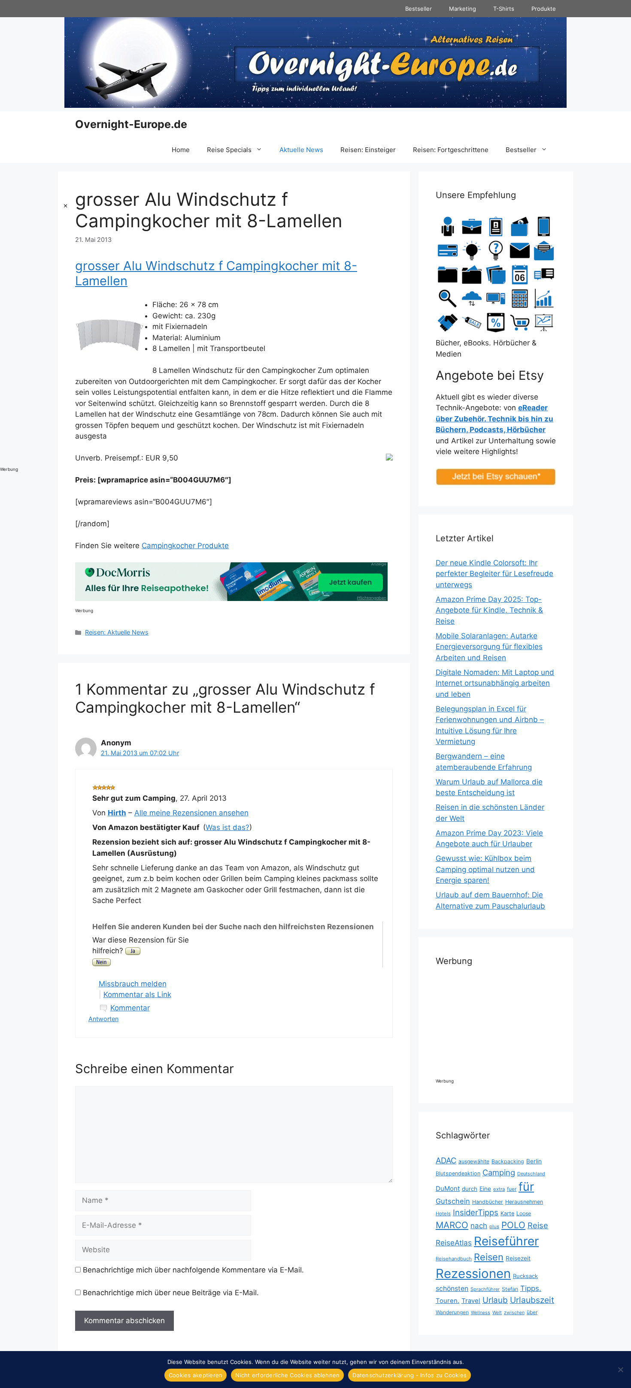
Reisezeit (518, 1258)
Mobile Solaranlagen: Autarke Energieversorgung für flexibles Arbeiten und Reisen (489, 646)
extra (499, 1189)
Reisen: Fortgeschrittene (450, 150)
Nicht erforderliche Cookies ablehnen (287, 1375)
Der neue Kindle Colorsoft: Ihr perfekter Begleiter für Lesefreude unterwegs (494, 573)
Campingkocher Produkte (185, 545)
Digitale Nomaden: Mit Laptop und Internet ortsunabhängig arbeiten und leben (495, 683)
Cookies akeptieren (196, 1375)
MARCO (452, 1225)
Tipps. (530, 1288)
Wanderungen (452, 1312)
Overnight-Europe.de (131, 124)
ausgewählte (473, 1161)
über (532, 1312)
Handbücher (487, 1202)
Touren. (447, 1301)
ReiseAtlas (454, 1242)
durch (469, 1188)
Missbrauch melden (133, 983)
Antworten (103, 1018)
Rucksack (525, 1275)
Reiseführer (506, 1241)
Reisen (489, 1257)
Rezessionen (473, 1273)
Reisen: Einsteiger (368, 150)
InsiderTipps (475, 1212)
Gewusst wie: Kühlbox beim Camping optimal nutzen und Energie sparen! (485, 869)
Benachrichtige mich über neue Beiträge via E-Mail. (171, 1292)
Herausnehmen (524, 1202)
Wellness (480, 1312)
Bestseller (418, 8)
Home (181, 150)
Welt (497, 1312)
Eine (485, 1188)
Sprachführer (485, 1289)
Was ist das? (227, 827)
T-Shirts (503, 8)
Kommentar (130, 1008)
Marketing (462, 8)
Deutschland (531, 1174)
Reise (538, 1225)
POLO (513, 1225)
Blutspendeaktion (458, 1173)
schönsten (452, 1288)
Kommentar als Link (137, 994)
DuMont (448, 1188)
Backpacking (507, 1161)
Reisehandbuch (454, 1259)
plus (494, 1226)
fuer (511, 1189)
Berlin (534, 1161)
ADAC (446, 1160)
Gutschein (453, 1201)
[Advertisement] (34, 331)
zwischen (514, 1312)
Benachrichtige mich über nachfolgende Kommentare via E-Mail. (193, 1270)
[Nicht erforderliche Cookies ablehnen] (620, 1369)
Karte (507, 1213)
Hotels (443, 1214)
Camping (498, 1172)
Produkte (543, 8)
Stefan (510, 1289)
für (526, 1187)
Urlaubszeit (532, 1300)
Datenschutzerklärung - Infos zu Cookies (409, 1375)
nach (478, 1225)
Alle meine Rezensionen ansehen (191, 812)
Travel (470, 1301)
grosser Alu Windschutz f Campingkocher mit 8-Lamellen (216, 273)
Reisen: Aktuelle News (117, 632)
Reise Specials (229, 150)
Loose (523, 1213)
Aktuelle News (301, 150)
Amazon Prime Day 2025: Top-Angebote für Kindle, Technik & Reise (489, 610)
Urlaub (495, 1300)
